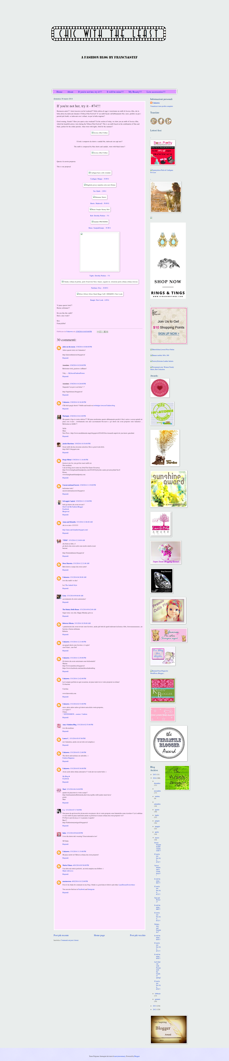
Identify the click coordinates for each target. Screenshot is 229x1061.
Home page (99, 935)
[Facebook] (161, 124)
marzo (157, 838)
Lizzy (64, 595)
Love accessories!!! (156, 91)
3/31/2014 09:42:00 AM (88, 609)
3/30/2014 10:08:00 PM (84, 347)
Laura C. (65, 738)
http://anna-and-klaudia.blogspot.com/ (75, 530)
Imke (64, 833)
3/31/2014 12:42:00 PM (78, 678)
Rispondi (65, 358)
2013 (155, 1006)
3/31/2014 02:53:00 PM (78, 704)
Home (59, 91)
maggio (157, 826)
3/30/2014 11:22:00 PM (84, 501)
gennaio (157, 999)
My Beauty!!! (135, 91)
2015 (155, 774)
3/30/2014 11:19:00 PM (88, 485)
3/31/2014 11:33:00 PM (78, 851)
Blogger (137, 1056)
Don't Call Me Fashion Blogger (72, 507)
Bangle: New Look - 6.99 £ (99, 300)
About (70, 91)
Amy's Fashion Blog (69, 724)
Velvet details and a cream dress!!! (157, 870)
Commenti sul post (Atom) (70, 940)
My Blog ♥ (66, 776)
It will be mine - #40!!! (157, 907)
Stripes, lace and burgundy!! (157, 928)
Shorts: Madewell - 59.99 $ (99, 203)
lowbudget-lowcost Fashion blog (104, 405)
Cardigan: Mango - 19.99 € (99, 179)
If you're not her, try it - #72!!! (157, 917)
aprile (157, 832)
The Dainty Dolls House (70, 609)
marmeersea (66, 881)
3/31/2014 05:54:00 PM (78, 768)
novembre (157, 791)
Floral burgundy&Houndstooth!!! (157, 847)
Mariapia (65, 416)
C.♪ (63, 810)
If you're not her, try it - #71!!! (157, 947)
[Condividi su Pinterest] (107, 332)
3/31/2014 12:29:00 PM (78, 658)
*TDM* (65, 540)
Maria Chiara (67, 865)
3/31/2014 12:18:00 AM (77, 540)
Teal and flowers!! (157, 900)
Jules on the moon (68, 347)
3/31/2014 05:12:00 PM (78, 752)
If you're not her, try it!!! (90, 91)
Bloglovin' (65, 511)
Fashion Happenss (68, 758)
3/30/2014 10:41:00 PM (78, 416)
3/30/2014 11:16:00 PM (80, 459)
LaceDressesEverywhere (127, 885)
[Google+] (153, 124)
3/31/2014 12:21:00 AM (81, 563)
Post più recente (61, 935)
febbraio (158, 993)
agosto (157, 809)
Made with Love (67, 871)
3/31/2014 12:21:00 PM (78, 642)
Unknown (65, 402)
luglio (157, 815)
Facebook (65, 509)
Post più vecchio (138, 935)
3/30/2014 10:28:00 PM (78, 383)
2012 (155, 1009)
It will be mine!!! (115, 91)
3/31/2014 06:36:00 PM (75, 789)
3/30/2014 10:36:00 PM (78, 402)
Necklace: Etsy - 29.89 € (99, 288)
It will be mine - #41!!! (157, 881)
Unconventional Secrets (70, 485)
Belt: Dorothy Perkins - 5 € (99, 215)
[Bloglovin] (168, 124)
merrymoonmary (119, 1056)
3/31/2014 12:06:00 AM (84, 522)
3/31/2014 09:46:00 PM (75, 833)
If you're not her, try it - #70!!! (157, 985)
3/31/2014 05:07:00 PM (77, 738)
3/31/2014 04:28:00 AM (78, 577)
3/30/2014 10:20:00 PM (78, 365)
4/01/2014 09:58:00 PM (81, 865)
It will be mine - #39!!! (157, 937)
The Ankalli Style (71, 585)
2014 (155, 778)
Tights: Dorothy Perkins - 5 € (99, 275)
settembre (157, 804)
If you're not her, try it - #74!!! (157, 858)
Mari (64, 789)
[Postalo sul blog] (100, 332)
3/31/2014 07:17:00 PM (74, 810)
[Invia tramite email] (98, 332)
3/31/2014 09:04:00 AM (75, 595)
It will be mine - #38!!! (157, 956)
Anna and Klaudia (69, 522)
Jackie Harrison (68, 443)
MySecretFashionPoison (76, 373)
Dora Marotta (67, 563)
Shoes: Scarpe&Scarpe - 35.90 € (99, 228)
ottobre (157, 796)
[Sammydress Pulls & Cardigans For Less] (162, 172)
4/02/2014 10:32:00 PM (80, 881)
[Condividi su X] (102, 332)
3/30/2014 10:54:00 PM (82, 443)
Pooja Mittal (66, 459)
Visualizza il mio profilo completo (161, 106)
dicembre (157, 783)
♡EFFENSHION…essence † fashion (74, 714)
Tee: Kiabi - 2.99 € (99, 191)
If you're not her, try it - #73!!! (157, 890)
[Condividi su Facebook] (105, 332)
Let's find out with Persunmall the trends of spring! (157, 970)
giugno (157, 821)
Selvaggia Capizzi (68, 501)
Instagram (91, 889)
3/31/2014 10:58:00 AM (82, 623)
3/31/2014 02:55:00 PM (85, 724)
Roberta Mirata (68, 623)
